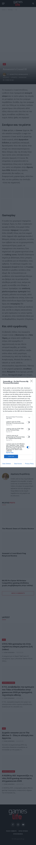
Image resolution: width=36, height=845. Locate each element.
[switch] (28, 422)
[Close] (32, 382)
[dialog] (18, 422)
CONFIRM (11, 456)
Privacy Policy (29, 463)
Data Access (18, 463)
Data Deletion (6, 463)
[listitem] (18, 417)
